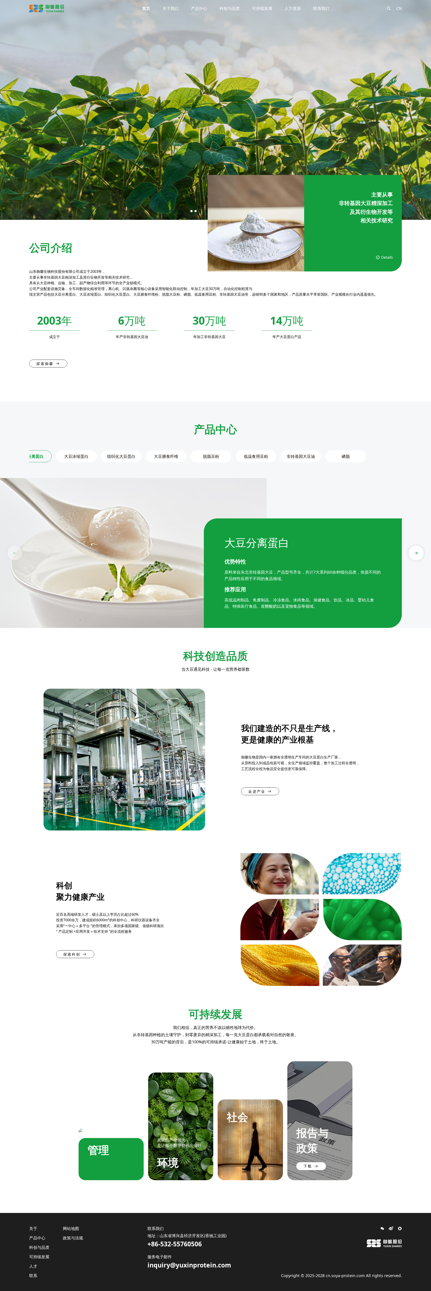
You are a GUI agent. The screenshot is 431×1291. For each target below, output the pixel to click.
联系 (33, 1275)
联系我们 (321, 8)
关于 (33, 1228)
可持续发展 (262, 8)
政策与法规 (73, 1238)
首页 (146, 8)
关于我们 (171, 8)
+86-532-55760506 (174, 1244)
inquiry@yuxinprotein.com (189, 1265)
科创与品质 (230, 8)
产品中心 (199, 8)
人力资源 (293, 8)
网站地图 (71, 1228)
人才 (33, 1266)
